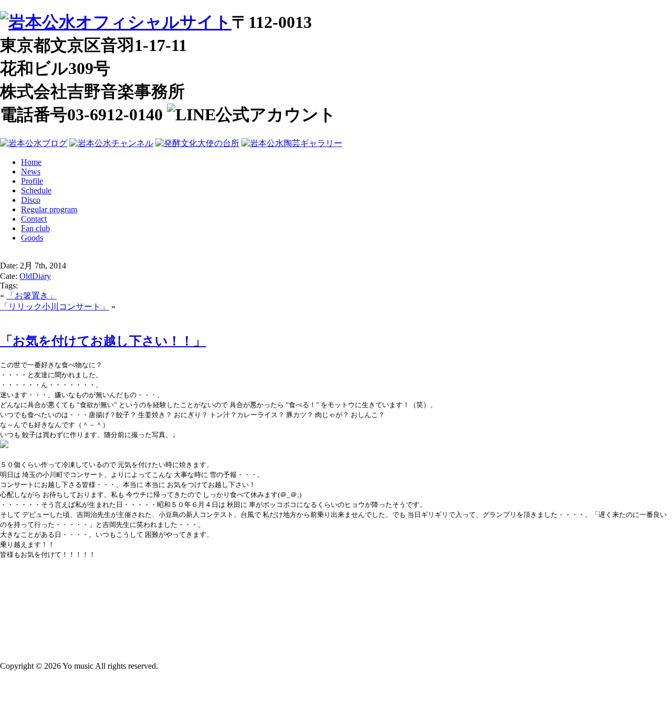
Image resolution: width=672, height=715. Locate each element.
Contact (34, 218)
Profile (32, 181)
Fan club (35, 228)
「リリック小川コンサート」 (54, 306)
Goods (32, 237)
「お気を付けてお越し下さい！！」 (103, 341)
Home (31, 162)
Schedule (36, 190)
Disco (30, 199)
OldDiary (35, 276)
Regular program (49, 209)
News (30, 171)
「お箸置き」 (31, 295)
